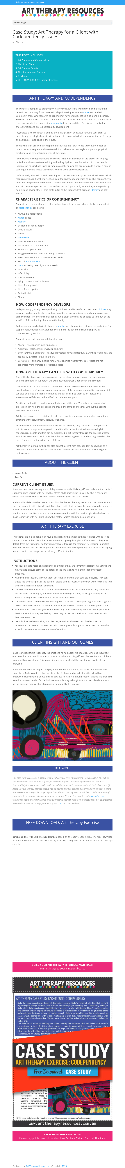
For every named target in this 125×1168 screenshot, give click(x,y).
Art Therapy (18, 42)
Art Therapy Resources (37, 1166)
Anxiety (21, 221)
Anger (21, 217)
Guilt (20, 265)
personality (56, 123)
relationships (25, 207)
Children (102, 309)
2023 (64, 1166)
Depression (24, 237)
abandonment (33, 261)
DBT (60, 803)
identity (95, 189)
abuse (86, 112)
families (61, 326)
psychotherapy (97, 796)
